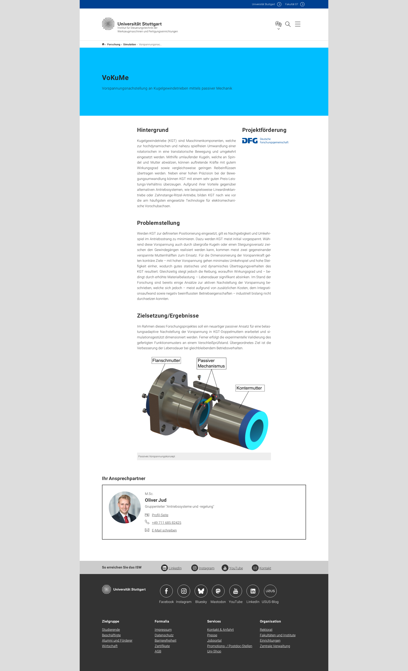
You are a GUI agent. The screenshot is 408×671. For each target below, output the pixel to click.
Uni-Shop (214, 651)
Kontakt (265, 568)
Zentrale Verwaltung (275, 646)
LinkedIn (175, 568)
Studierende (111, 629)
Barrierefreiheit (165, 640)
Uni (263, 4)
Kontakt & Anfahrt (220, 629)
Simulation (129, 44)
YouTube (236, 568)
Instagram (206, 568)
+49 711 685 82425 (166, 522)
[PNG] (265, 141)
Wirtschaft (110, 646)
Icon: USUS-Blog (270, 591)
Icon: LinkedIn (252, 591)
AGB (158, 651)
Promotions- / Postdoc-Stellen (229, 646)
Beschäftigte (111, 635)
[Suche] (287, 23)
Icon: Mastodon (218, 591)
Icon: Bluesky (201, 591)
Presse (212, 635)
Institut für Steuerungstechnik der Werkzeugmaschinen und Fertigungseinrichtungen (103, 44)
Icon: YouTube (235, 591)
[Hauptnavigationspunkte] (297, 23)
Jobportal (214, 640)
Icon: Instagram (183, 591)
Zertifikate (162, 646)
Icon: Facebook (166, 591)
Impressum (163, 629)
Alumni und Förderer (117, 640)
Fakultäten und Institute (278, 635)
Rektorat (266, 629)
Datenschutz (164, 635)
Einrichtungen (270, 640)
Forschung (113, 44)
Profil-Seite (160, 515)
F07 (291, 4)
